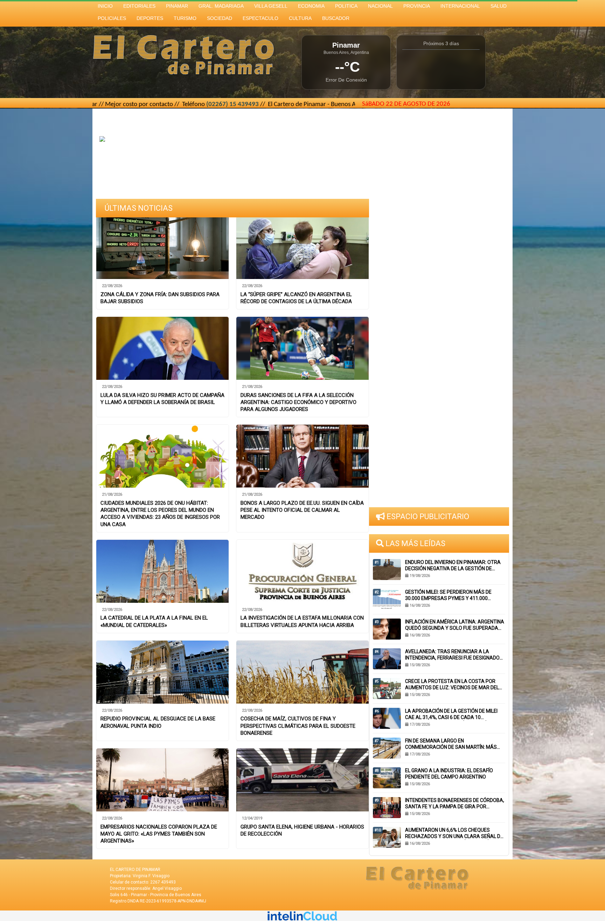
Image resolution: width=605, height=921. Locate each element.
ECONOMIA (311, 6)
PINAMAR (177, 6)
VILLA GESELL (270, 6)
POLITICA (346, 6)
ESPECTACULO (260, 18)
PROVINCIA (416, 6)
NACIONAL (380, 6)
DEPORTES (150, 18)
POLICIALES (112, 18)
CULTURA (300, 18)
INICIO (105, 6)
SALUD (499, 6)
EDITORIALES (139, 6)
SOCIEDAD (219, 18)
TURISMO (185, 18)
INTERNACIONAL (460, 6)
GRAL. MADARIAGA (221, 6)
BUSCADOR (335, 18)
